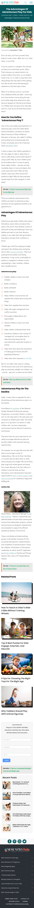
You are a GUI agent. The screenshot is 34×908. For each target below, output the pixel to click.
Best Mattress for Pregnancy (10, 862)
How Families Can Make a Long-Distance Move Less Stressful (22, 793)
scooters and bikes (16, 252)
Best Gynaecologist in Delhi (10, 892)
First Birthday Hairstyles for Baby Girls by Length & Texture (22, 815)
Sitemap (25, 901)
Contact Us (25, 899)
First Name (6, 736)
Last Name (6, 744)
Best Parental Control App (9, 858)
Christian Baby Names (8, 875)
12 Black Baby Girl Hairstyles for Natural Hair (21, 804)
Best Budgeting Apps (8, 866)
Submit (7, 760)
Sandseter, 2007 (11, 146)
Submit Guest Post (11, 899)
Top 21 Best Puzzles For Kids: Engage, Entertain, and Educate (15, 646)
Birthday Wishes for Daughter (10, 879)
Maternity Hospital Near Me (10, 888)
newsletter (15, 408)
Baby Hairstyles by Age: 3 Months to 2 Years (22, 825)
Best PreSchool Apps (8, 871)
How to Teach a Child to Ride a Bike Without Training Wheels (15, 610)
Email (5, 751)
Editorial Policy (14, 901)
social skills (27, 358)
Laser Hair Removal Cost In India (11, 883)
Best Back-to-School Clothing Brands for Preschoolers (21, 783)
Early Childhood (11, 553)
